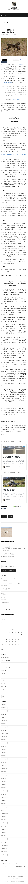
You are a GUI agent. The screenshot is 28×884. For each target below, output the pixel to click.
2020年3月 (3, 723)
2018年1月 (3, 803)
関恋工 (2, 686)
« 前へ (4, 516)
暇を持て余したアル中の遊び (8, 578)
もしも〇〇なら (4, 667)
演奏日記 (14, 8)
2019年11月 (4, 733)
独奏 (2, 683)
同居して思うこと (5, 597)
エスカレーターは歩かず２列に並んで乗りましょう (13, 583)
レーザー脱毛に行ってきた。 (8, 863)
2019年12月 (4, 730)
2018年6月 (3, 787)
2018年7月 (3, 784)
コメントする (13, 34)
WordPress (11, 881)
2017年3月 (3, 835)
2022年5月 (3, 707)
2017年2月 (3, 839)
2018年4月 (3, 794)
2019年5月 (3, 752)
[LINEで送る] (16, 59)
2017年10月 (4, 813)
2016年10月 (4, 851)
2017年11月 (4, 810)
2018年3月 (3, 797)
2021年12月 (4, 714)
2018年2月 (3, 800)
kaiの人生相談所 (5, 657)
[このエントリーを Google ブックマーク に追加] (20, 59)
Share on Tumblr (4, 62)
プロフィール (8, 878)
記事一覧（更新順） (12, 876)
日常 (2, 676)
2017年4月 (3, 832)
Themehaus (21, 881)
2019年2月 (3, 762)
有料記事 (3, 680)
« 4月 (2, 649)
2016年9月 (3, 855)
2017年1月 (3, 842)
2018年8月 (3, 781)
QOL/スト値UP (4, 660)
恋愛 (2, 673)
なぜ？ (2, 664)
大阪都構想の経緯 (5, 602)
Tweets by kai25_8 (5, 609)
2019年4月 (3, 755)
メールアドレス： (5, 564)
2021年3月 (3, 717)
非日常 (2, 689)
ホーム (5, 876)
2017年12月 (4, 807)
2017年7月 (3, 823)
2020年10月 (4, 720)
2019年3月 (3, 759)
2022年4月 (3, 711)
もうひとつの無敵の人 (6, 588)
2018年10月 (4, 775)
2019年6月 (3, 749)
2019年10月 (4, 736)
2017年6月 (3, 826)
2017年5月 (3, 829)
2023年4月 (3, 704)
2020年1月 (3, 727)
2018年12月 (4, 768)
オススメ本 (20, 876)
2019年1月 (3, 765)
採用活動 (3, 593)
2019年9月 (3, 739)
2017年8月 (3, 819)
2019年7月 (3, 746)
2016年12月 (4, 845)
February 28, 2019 (17, 99)
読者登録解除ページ (17, 878)
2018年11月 (4, 771)
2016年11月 (4, 848)
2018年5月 (3, 791)
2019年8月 (3, 743)
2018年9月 (3, 778)
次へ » (10, 516)
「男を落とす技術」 (7, 82)
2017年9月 (3, 816)
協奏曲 (2, 670)
